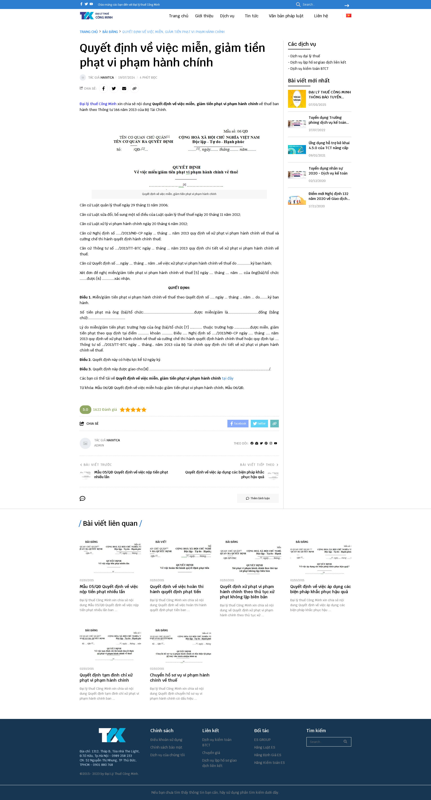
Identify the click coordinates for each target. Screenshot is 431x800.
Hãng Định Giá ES (267, 755)
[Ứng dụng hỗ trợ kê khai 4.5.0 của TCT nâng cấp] (297, 150)
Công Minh (108, 104)
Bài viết (161, 542)
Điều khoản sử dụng (166, 740)
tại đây (227, 378)
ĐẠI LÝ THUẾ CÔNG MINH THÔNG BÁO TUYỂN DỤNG (330, 97)
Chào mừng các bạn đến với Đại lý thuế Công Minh (129, 5)
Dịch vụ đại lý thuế (305, 56)
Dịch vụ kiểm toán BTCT (309, 69)
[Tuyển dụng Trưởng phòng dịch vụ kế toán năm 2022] (297, 124)
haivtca (107, 77)
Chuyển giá (211, 753)
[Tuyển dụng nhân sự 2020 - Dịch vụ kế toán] (297, 175)
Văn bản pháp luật (287, 15)
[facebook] (81, 4)
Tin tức (252, 15)
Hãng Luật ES (264, 747)
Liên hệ (321, 15)
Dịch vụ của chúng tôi (167, 755)
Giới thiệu (204, 15)
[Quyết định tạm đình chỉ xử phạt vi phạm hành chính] (110, 644)
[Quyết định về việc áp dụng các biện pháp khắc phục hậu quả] (321, 555)
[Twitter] (261, 443)
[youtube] (91, 4)
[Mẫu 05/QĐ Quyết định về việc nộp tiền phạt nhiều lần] (110, 555)
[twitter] (86, 4)
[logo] (96, 19)
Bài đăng (91, 542)
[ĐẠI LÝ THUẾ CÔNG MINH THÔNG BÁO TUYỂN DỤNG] (297, 99)
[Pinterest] (266, 443)
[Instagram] (270, 443)
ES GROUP (262, 740)
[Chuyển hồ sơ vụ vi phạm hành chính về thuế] (180, 644)
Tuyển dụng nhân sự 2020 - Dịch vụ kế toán (328, 171)
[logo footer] (112, 735)
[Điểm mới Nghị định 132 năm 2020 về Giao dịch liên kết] (297, 200)
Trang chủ (178, 15)
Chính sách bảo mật (166, 747)
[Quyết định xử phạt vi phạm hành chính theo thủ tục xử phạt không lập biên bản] (250, 555)
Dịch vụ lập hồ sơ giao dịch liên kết (318, 62)
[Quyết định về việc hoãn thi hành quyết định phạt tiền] (180, 555)
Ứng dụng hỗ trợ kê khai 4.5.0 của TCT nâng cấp (329, 145)
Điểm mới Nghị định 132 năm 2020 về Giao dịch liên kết (328, 198)
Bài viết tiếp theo (257, 465)
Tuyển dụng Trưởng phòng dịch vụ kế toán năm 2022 (327, 122)
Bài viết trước (98, 465)
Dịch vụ (227, 15)
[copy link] (134, 88)
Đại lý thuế (89, 104)
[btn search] (346, 6)
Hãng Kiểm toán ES (269, 762)
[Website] (256, 443)
